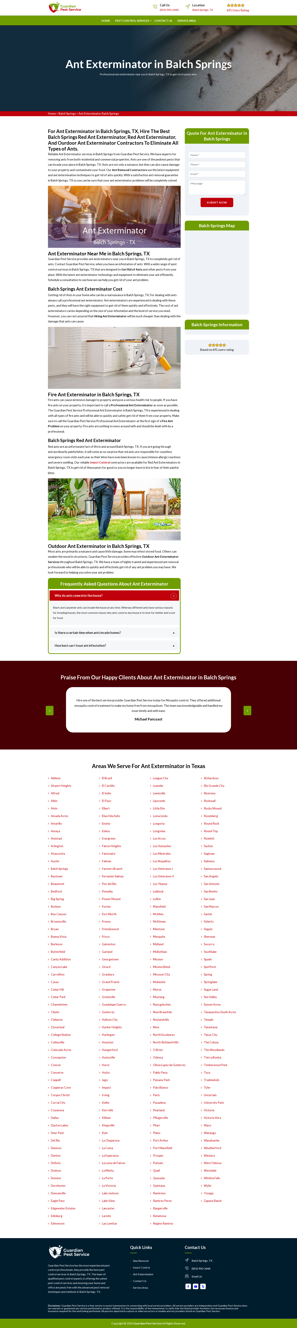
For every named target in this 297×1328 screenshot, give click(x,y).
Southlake (210, 952)
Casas (55, 982)
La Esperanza (110, 1155)
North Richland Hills (166, 1042)
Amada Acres (59, 816)
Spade (208, 959)
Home (105, 20)
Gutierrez (108, 1012)
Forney (106, 906)
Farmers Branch (112, 868)
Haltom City (110, 1019)
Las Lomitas (109, 1223)
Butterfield (58, 952)
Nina (156, 1027)
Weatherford (212, 1148)
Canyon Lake (59, 967)
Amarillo (56, 823)
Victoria (209, 1110)
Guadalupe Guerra (114, 1004)
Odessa (158, 1057)
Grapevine (108, 989)
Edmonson (57, 1223)
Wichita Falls (212, 1178)
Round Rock (211, 823)
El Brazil (107, 778)
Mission (158, 959)
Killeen (106, 1118)
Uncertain (210, 1095)
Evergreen (108, 838)
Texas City (210, 1035)
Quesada (159, 1178)
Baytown (57, 876)
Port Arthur (160, 1140)
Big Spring (57, 899)
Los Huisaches (162, 846)
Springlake (210, 982)
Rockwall (210, 801)
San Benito (211, 891)
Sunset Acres (212, 1004)
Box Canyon (58, 914)
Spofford (210, 967)
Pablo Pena (160, 1072)
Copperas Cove (61, 1087)
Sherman (209, 936)
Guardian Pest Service (148, 1323)
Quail (156, 1170)
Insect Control (141, 1267)
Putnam (158, 1163)
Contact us (163, 20)
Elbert (106, 808)
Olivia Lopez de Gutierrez (169, 1065)
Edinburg (56, 1216)
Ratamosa (159, 1216)
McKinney (159, 921)
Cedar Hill (57, 989)
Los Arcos (159, 838)
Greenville (108, 997)
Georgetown (110, 959)
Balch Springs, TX (202, 9)
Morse (157, 989)
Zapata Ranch (213, 1201)
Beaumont (57, 884)
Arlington (57, 846)
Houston (107, 1042)
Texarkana (210, 1027)
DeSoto (56, 1163)
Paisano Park (161, 1080)
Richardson (211, 778)
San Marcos (211, 906)
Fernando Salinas (113, 876)
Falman (106, 861)
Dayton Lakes (59, 1125)
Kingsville (108, 1125)
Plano (156, 1133)
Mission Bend (161, 967)
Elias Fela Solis (111, 816)
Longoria (158, 823)
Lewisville (159, 793)
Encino (106, 823)
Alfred (55, 793)
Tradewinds (211, 1080)
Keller (106, 1102)
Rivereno (210, 793)
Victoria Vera (212, 1118)
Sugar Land (211, 989)
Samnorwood (212, 868)
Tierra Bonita (212, 1057)
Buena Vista (58, 936)
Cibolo (55, 1012)
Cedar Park (58, 997)
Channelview (59, 1004)
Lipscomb (159, 801)
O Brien (158, 1050)
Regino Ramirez (163, 1223)
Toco (207, 1072)
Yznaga (208, 1193)
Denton (55, 1155)
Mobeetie (159, 982)
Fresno (106, 921)
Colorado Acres (61, 1050)
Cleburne (57, 1019)
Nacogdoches (162, 1004)
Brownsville (58, 921)
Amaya (55, 831)
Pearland (159, 1110)
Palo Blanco (160, 1087)
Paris (156, 1095)
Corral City (58, 1102)
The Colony (211, 1042)
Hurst (105, 1065)
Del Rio (55, 1140)
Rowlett (209, 838)
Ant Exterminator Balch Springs (99, 113)
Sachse (208, 846)
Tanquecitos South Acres (220, 1012)
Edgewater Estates (63, 1208)
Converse (57, 1072)
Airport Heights (61, 785)
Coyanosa (57, 1110)
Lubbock (158, 891)
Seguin (208, 929)
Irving (105, 1095)
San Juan (209, 899)
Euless (106, 831)
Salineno (209, 861)
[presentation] (49, 710)
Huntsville (108, 1057)
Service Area (186, 20)
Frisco (106, 936)
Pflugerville (160, 1118)
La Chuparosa (110, 1140)
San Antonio (211, 884)
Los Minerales (162, 853)
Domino (56, 1178)
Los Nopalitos (162, 861)
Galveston (108, 944)
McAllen (158, 914)
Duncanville (58, 1193)
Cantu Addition (61, 959)
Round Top (211, 831)
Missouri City (161, 974)
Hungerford (110, 1050)
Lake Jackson (110, 1193)
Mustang (158, 997)
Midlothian (160, 952)
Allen (54, 801)
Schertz (209, 921)
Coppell (56, 1080)
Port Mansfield (162, 1148)
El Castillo (108, 785)
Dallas (55, 1118)
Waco (207, 1125)
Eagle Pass (58, 1201)
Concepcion (58, 1057)
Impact (106, 1087)
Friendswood (110, 929)
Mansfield (159, 906)
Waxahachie (211, 1140)
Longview (159, 831)
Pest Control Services (132, 20)
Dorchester (58, 1185)
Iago (105, 1080)
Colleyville (57, 1042)
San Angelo (211, 876)
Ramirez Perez (162, 1201)
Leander (158, 785)
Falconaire (108, 853)
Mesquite (159, 936)
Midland (158, 944)
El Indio (106, 793)
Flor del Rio (109, 884)
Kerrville (107, 1110)
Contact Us (139, 1280)
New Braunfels (162, 1012)
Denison (56, 1148)
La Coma (107, 1148)
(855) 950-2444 (169, 9)
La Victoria (109, 1185)
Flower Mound (111, 899)
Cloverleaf (58, 1027)
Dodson (56, 1170)
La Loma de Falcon (113, 1163)
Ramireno (159, 1193)
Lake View (108, 1201)
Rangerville (160, 1208)
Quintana (159, 1185)
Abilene (55, 778)
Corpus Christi (60, 1095)
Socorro (209, 944)
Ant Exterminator (143, 1274)
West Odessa (212, 1163)
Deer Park (57, 1133)
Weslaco (209, 1155)
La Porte (107, 1178)
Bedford (56, 891)
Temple (208, 1019)
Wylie (207, 1185)
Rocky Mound (213, 808)
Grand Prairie (110, 982)
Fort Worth (109, 914)
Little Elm (159, 808)
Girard (106, 967)
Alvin (54, 808)
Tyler (207, 1087)
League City (160, 778)
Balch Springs (67, 113)
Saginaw (209, 853)
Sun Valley (210, 997)
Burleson (56, 944)
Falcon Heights (111, 846)
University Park (214, 1102)
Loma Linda (160, 816)
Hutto (106, 1072)
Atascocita (58, 853)
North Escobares (164, 1035)
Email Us (197, 1276)
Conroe (56, 1065)
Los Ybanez (160, 884)
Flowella (107, 891)
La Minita (108, 1170)
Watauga (210, 1133)
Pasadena (159, 1102)
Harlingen (108, 1035)
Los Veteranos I (163, 868)
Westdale (210, 1170)
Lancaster (108, 1208)
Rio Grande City (214, 785)
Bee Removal (140, 1260)
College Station (61, 1035)
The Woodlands (214, 1050)
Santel (208, 914)
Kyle (105, 1133)
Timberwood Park (215, 1065)
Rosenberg (211, 816)
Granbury (108, 974)
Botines (56, 906)
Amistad (56, 838)
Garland (107, 952)
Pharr (156, 1125)
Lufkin (157, 899)
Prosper (158, 1155)
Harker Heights (112, 1027)
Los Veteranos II (163, 876)
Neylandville (161, 1019)
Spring (208, 974)
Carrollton (57, 974)
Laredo (106, 1216)
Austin (55, 861)
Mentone (159, 929)
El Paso (106, 801)
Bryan (55, 929)
